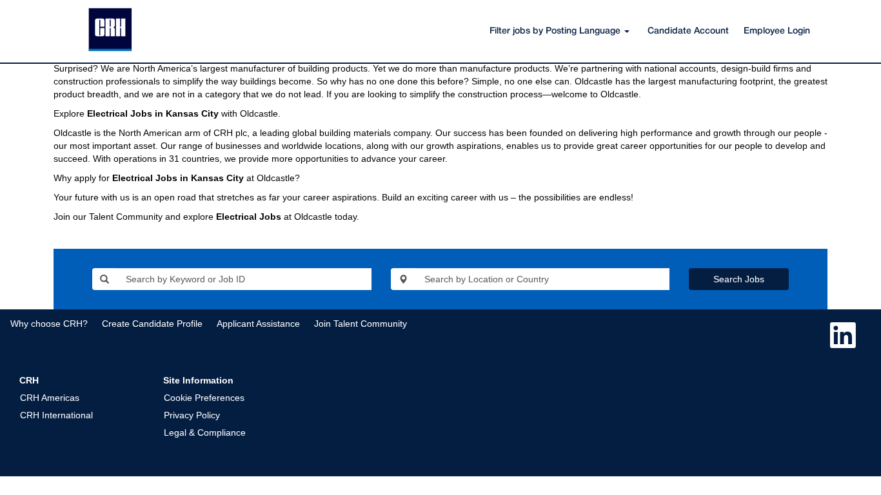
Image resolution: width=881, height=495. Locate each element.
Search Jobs (738, 279)
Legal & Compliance (205, 432)
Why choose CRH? (49, 323)
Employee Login (777, 31)
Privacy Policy (192, 415)
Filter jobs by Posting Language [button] (556, 31)
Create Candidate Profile (152, 323)
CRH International (56, 415)
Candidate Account (688, 31)
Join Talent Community (360, 323)
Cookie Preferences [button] (204, 398)
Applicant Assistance (258, 323)
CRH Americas (49, 398)
